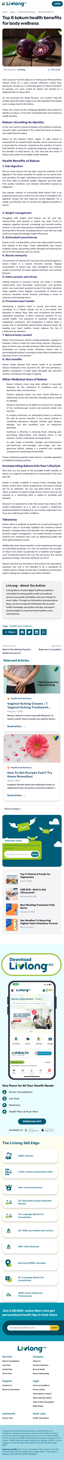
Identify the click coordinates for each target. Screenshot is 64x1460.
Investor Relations (40, 1365)
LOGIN (57, 4)
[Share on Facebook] (22, 632)
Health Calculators (41, 1418)
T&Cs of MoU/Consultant (43, 1402)
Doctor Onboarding (41, 1373)
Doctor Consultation (10, 1361)
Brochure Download (10, 1389)
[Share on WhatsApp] (44, 632)
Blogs (12, 12)
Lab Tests (6, 1365)
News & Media (39, 1369)
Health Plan (7, 1369)
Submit (35, 854)
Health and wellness (21, 626)
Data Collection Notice (42, 1398)
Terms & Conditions (41, 1385)
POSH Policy (38, 1406)
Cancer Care (7, 1418)
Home (4, 12)
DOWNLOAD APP (32, 1121)
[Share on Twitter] (29, 632)
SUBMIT (54, 1328)
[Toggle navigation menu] (3, 4)
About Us (37, 1361)
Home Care (7, 1373)
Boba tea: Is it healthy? (50, 649)
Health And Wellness (26, 12)
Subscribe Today (13, 840)
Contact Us (7, 1385)
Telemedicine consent (42, 1394)
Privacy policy (39, 1389)
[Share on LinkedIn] (36, 632)
